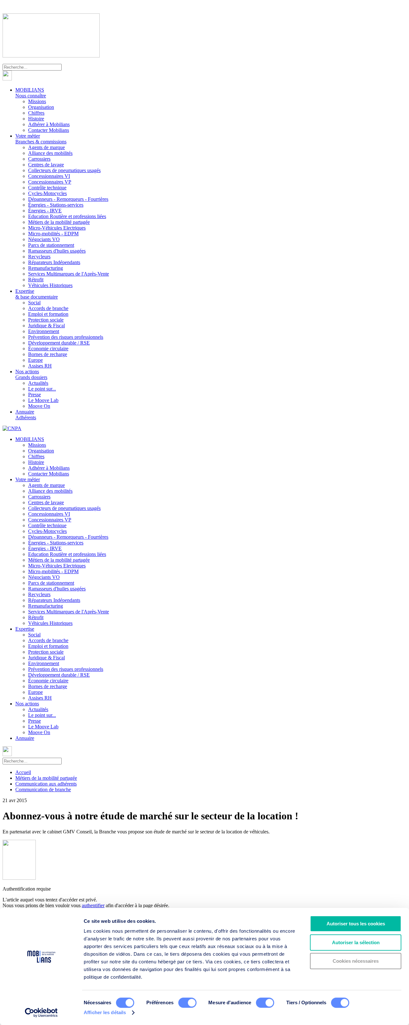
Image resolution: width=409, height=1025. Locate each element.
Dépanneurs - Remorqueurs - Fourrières (68, 199)
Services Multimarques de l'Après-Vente (68, 274)
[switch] (187, 1003)
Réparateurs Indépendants (54, 262)
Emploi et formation (48, 314)
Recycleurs (39, 256)
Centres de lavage (46, 164)
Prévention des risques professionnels (65, 337)
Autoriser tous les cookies (356, 923)
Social (34, 302)
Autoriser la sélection (356, 942)
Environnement (43, 331)
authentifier (93, 905)
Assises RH (40, 365)
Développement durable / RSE (59, 342)
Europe (35, 360)
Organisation (41, 107)
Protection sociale (46, 320)
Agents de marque (46, 147)
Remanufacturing (45, 268)
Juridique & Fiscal (46, 325)
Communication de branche (43, 789)
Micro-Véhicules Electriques (57, 228)
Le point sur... (42, 388)
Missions (37, 101)
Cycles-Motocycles (47, 193)
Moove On (39, 406)
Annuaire (25, 414)
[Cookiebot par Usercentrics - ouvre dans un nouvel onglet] (41, 1012)
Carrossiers (39, 159)
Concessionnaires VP (49, 182)
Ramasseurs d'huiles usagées (57, 251)
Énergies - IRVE (45, 210)
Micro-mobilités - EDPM (53, 233)
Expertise (36, 294)
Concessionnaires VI (49, 176)
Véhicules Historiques (50, 285)
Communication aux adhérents (46, 783)
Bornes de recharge (47, 354)
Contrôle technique (47, 187)
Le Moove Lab (43, 400)
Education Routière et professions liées (67, 216)
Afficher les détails (105, 1012)
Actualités (38, 383)
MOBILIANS (30, 92)
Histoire (36, 118)
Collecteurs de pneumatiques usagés (64, 170)
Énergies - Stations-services (55, 205)
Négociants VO (44, 239)
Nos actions (31, 374)
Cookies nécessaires (356, 961)
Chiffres (36, 113)
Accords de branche (48, 308)
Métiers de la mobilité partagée (59, 222)
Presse (34, 394)
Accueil (23, 772)
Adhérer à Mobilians (49, 124)
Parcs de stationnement (51, 245)
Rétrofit (35, 279)
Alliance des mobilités (50, 153)
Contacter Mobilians (48, 130)
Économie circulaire (48, 348)
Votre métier (40, 138)
